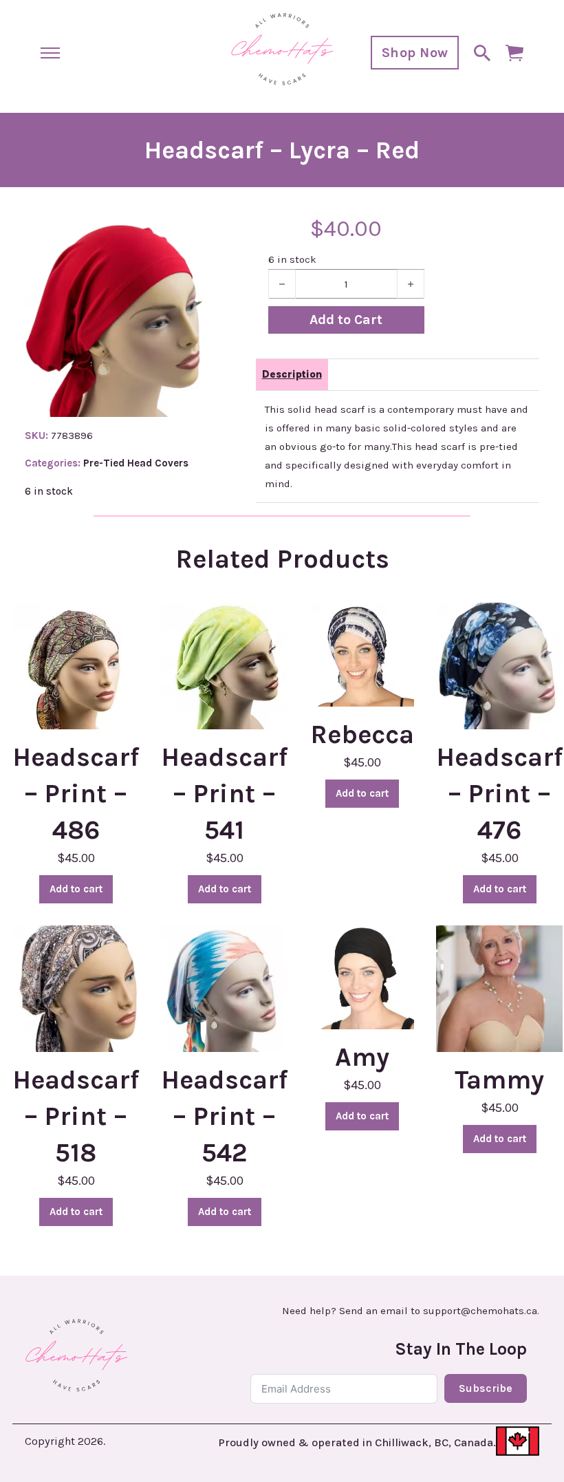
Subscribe (485, 1388)
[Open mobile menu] (50, 52)
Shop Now (415, 53)
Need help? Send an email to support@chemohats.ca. (410, 1311)
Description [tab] (292, 374)
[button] (188, 238)
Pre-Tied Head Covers (135, 463)
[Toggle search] (482, 53)
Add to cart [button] (76, 889)
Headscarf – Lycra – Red (282, 150)
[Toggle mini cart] (514, 53)
